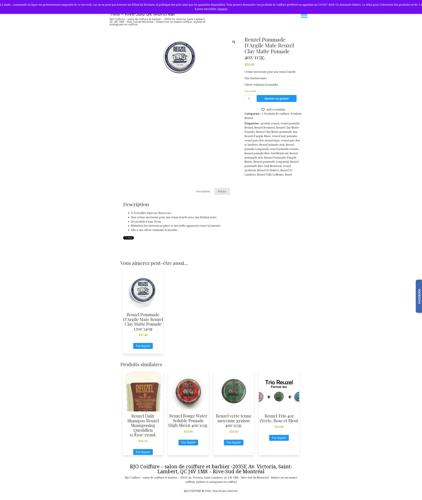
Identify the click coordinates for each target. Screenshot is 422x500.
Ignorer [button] (222, 9)
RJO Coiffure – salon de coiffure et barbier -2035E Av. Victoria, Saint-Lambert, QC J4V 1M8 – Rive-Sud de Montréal (211, 469)
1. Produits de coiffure (275, 113)
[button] (234, 42)
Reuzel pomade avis (271, 144)
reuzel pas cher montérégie (261, 140)
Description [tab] (203, 191)
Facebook (419, 296)
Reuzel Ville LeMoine (270, 174)
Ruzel (288, 174)
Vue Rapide (143, 346)
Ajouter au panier (276, 98)
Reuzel (248, 127)
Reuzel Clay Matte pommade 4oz (276, 132)
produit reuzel (270, 123)
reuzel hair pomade (284, 136)
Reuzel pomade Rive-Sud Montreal (266, 153)
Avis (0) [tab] (221, 191)
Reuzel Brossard (264, 127)
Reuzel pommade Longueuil (271, 161)
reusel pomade (290, 123)
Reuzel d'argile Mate (257, 136)
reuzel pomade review (284, 149)
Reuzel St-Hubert (268, 170)
